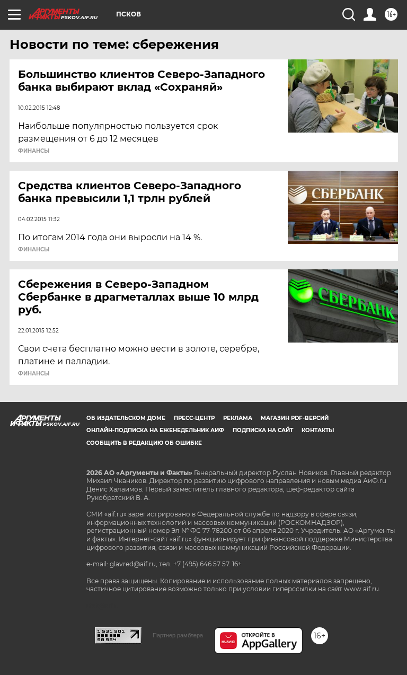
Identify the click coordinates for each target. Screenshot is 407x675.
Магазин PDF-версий (295, 418)
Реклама (237, 418)
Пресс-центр (194, 418)
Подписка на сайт (263, 430)
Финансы (33, 151)
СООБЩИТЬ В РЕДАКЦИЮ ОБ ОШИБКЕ (144, 443)
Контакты (318, 430)
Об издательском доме (125, 418)
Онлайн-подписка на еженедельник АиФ (155, 430)
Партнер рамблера (178, 635)
